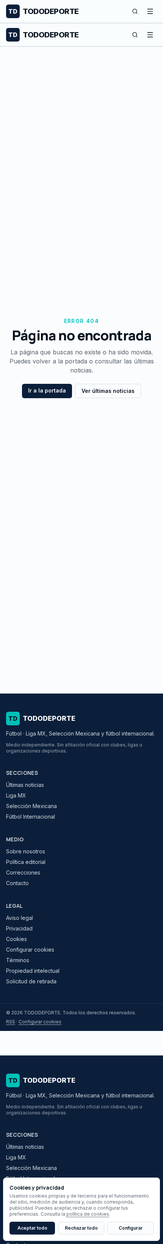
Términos (17, 960)
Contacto (17, 883)
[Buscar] (135, 11)
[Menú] (150, 11)
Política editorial (25, 862)
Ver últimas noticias (108, 391)
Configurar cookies (30, 949)
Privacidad (19, 928)
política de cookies (87, 1214)
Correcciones (23, 872)
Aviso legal (19, 918)
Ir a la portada (47, 390)
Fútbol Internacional (30, 816)
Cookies (16, 939)
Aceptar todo (32, 1228)
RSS (10, 1022)
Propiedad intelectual (33, 970)
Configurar (131, 1228)
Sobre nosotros (25, 851)
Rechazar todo (81, 1228)
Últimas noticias (25, 785)
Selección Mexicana (31, 806)
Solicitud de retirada (31, 981)
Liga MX (16, 795)
